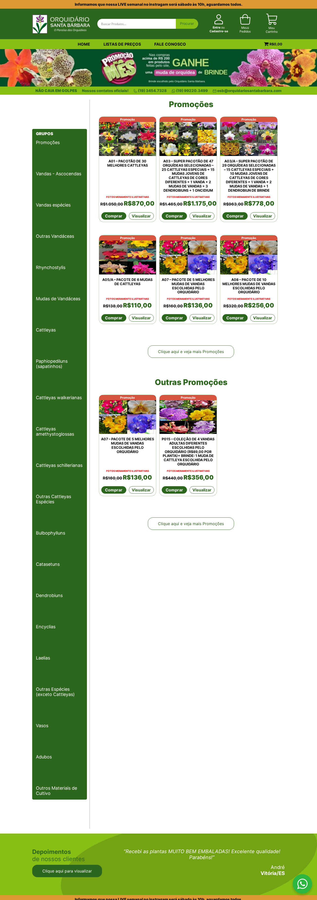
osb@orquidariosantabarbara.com (249, 90)
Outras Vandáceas (55, 236)
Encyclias (45, 626)
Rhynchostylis (50, 267)
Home (84, 44)
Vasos (42, 725)
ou (219, 29)
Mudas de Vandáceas (58, 298)
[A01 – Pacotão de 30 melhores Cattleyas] (127, 136)
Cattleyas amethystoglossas (55, 431)
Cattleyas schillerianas (59, 465)
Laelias (43, 657)
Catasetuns (48, 564)
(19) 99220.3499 (192, 90)
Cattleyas (46, 329)
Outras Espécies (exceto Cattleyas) (55, 692)
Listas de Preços (122, 44)
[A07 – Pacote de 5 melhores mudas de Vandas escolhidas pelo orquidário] (188, 254)
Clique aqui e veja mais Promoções (191, 351)
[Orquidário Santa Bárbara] (61, 23)
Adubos (44, 756)
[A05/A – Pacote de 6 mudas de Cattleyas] (127, 254)
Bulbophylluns (50, 533)
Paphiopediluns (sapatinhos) (52, 364)
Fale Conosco (170, 44)
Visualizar (141, 215)
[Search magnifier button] (187, 24)
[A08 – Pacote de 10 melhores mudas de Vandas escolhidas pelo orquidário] (248, 254)
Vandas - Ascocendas (58, 173)
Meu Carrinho (272, 29)
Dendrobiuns (49, 595)
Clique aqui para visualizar (67, 871)
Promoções (48, 142)
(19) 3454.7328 (152, 90)
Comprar (113, 215)
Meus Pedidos (245, 29)
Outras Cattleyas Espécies (53, 499)
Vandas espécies (53, 205)
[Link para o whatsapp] (302, 885)
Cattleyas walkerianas (59, 397)
